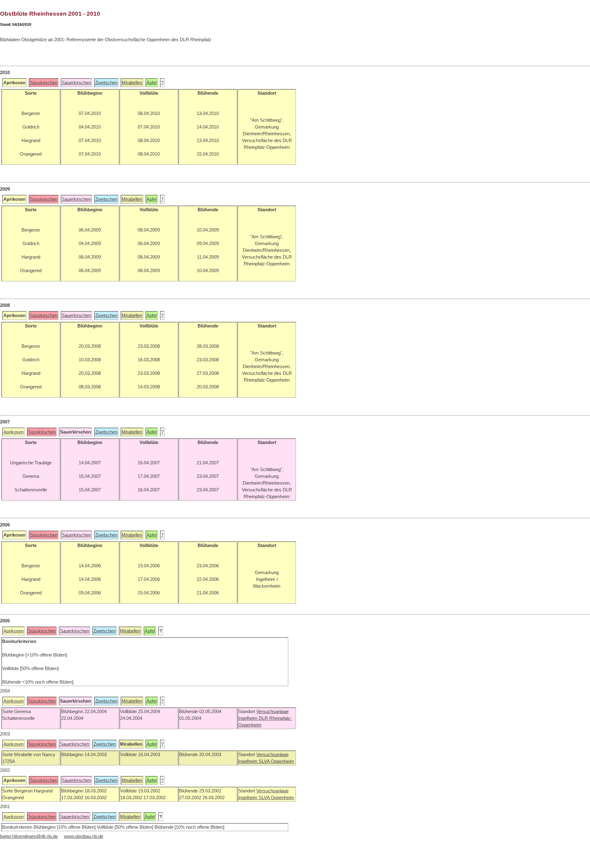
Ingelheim (248, 718)
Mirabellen (132, 82)
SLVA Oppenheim (276, 761)
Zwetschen (106, 82)
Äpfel (152, 82)
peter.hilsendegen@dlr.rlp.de (29, 836)
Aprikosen (13, 432)
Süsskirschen (43, 82)
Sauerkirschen (76, 82)
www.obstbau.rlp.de (83, 836)
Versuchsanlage (272, 711)
